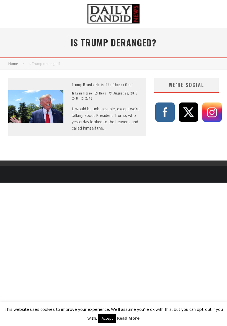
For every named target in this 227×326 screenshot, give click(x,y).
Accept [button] (107, 318)
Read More (128, 318)
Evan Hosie (83, 93)
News (102, 93)
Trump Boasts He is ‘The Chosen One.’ (102, 84)
